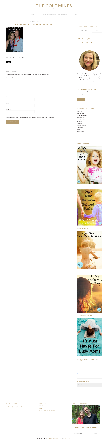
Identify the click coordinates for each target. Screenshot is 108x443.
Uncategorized (80, 131)
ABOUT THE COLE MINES (47, 411)
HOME (41, 406)
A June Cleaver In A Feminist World (86, 272)
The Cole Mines (54, 5)
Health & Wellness (81, 115)
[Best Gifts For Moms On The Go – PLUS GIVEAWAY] (89, 337)
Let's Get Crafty (81, 119)
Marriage (79, 121)
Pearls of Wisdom (81, 125)
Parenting (79, 123)
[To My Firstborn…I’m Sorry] (89, 294)
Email (8, 103)
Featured (79, 111)
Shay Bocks (67, 438)
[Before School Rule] (89, 207)
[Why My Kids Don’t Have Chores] (89, 165)
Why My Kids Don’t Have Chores (85, 186)
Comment (9, 77)
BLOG (40, 408)
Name (8, 97)
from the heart (80, 113)
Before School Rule (82, 228)
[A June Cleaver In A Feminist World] (89, 250)
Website (8, 109)
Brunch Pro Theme (55, 438)
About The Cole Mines (86, 427)
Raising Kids (80, 127)
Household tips (81, 117)
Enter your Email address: (85, 92)
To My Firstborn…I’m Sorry (84, 315)
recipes (78, 129)
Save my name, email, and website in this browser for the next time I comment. (30, 117)
